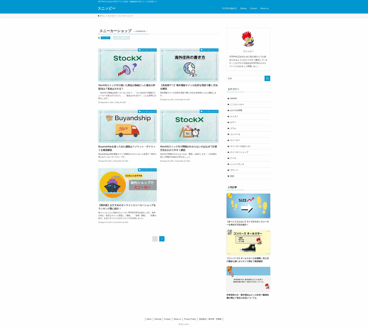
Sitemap (157, 319)
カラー (233, 122)
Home (148, 319)
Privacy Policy (190, 319)
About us (177, 319)
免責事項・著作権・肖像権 (210, 319)
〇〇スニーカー (237, 104)
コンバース (235, 134)
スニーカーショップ (239, 152)
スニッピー (107, 8)
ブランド (234, 170)
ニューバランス (237, 164)
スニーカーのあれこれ (240, 146)
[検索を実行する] (267, 78)
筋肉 (232, 176)
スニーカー (105, 38)
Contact (167, 319)
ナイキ (233, 158)
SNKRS (233, 98)
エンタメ (234, 116)
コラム (233, 128)
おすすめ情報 (236, 110)
